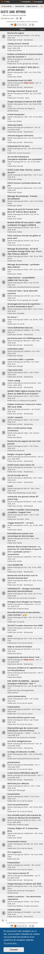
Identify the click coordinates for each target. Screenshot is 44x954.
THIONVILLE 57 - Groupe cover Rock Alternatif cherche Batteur (23, 589)
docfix (26, 227)
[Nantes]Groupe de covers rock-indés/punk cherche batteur (23, 729)
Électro (19, 50)
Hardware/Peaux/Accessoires (28, 287)
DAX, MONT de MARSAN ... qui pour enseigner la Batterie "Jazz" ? (23, 682)
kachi (26, 446)
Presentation (13, 794)
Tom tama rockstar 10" (18, 873)
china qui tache (14, 125)
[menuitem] (6, 1)
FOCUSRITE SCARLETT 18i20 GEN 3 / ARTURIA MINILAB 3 (23, 68)
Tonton (26, 902)
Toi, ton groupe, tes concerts (27, 64)
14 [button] (30, 25)
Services (20, 166)
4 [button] (23, 25)
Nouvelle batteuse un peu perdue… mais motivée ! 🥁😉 (24, 613)
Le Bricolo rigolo (23, 609)
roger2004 (27, 557)
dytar (26, 372)
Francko (27, 538)
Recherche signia (15, 33)
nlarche (26, 241)
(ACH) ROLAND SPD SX (17, 475)
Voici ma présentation (18, 804)
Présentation (13, 707)
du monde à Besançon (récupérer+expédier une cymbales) (24, 158)
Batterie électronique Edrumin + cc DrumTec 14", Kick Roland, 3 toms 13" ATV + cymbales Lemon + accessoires (24, 550)
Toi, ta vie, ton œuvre (24, 643)
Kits (18, 859)
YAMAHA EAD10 (14, 910)
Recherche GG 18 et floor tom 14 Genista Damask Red (22, 576)
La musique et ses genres (26, 400)
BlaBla (19, 121)
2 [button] (17, 25)
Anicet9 (26, 844)
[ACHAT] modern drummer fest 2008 (25, 625)
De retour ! (12, 317)
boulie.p (27, 409)
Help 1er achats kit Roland (19, 646)
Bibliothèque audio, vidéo (26, 493)
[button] (12, 24)
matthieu (27, 351)
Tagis (26, 433)
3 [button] (20, 25)
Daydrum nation (30, 820)
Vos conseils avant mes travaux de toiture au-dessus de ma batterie (24, 816)
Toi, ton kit (20, 324)
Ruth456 (27, 709)
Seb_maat (28, 594)
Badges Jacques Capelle (19, 454)
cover (10, 486)
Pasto (26, 201)
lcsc (25, 686)
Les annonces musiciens (26, 598)
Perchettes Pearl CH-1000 (19, 80)
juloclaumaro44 (30, 383)
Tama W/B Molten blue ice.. (20, 327)
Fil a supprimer (14, 852)
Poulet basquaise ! (16, 114)
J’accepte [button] (14, 950)
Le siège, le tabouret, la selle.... (22, 752)
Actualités (20, 313)
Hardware (20, 451)
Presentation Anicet (17, 841)
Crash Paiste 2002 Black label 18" (22, 773)
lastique (27, 330)
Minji (25, 617)
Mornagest (28, 309)
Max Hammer (29, 744)
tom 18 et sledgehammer (19, 741)
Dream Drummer (30, 673)
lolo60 (26, 93)
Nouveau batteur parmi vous (21, 717)
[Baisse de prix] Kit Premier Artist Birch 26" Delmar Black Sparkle (23, 210)
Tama (26, 525)
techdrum (27, 502)
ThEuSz (26, 854)
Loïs (25, 138)
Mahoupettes (28, 765)
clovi (25, 638)
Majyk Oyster (29, 83)
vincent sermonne (30, 46)
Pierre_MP (27, 580)
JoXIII (26, 72)
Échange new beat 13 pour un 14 (22, 91)
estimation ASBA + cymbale (20, 359)
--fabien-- (28, 733)
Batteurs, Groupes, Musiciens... (28, 906)
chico (26, 396)
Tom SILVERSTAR (15, 565)
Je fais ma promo (23, 153)
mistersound (28, 604)
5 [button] (25, 25)
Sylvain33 (27, 649)
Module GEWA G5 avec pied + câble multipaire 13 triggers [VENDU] (24, 223)
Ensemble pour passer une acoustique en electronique (20, 534)
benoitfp (27, 362)
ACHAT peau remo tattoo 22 (20, 465)
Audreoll (27, 865)
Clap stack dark (14, 370)
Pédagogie (21, 790)
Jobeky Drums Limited (18, 43)
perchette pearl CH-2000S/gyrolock (24, 338)
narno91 (27, 296)
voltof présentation (16, 696)
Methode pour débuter (18, 783)
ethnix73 (27, 341)
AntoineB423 (28, 59)
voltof (26, 699)
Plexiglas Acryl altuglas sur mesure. (24, 602)
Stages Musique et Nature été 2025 (24, 884)
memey (26, 35)
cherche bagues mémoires (20, 135)
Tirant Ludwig (13, 380)
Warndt (26, 214)
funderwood (28, 127)
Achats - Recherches (25, 40)
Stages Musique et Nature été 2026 (24, 101)
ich (25, 162)
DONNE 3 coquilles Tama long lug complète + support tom (23, 511)
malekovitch (28, 833)
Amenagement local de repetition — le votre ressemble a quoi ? (24, 305)
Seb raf (26, 488)
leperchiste (28, 175)
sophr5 (26, 796)
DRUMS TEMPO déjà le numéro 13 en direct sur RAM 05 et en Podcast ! (24, 392)
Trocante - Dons (23, 98)
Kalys (26, 807)
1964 (25, 283)
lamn (26, 104)
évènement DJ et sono (18, 146)
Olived (26, 720)
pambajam (28, 467)
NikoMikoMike (28, 876)
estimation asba (15, 349)
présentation (13, 762)
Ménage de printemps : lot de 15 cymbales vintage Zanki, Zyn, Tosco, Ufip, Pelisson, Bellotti (24, 251)
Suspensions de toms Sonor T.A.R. (23, 657)
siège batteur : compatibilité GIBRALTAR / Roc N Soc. (21, 278)
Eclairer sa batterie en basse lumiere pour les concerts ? (25, 55)
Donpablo (27, 912)
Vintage (20, 356)
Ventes (19, 77)
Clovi (9, 636)
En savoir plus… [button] (11, 943)
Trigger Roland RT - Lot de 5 (20, 523)
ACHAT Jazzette (15, 417)
